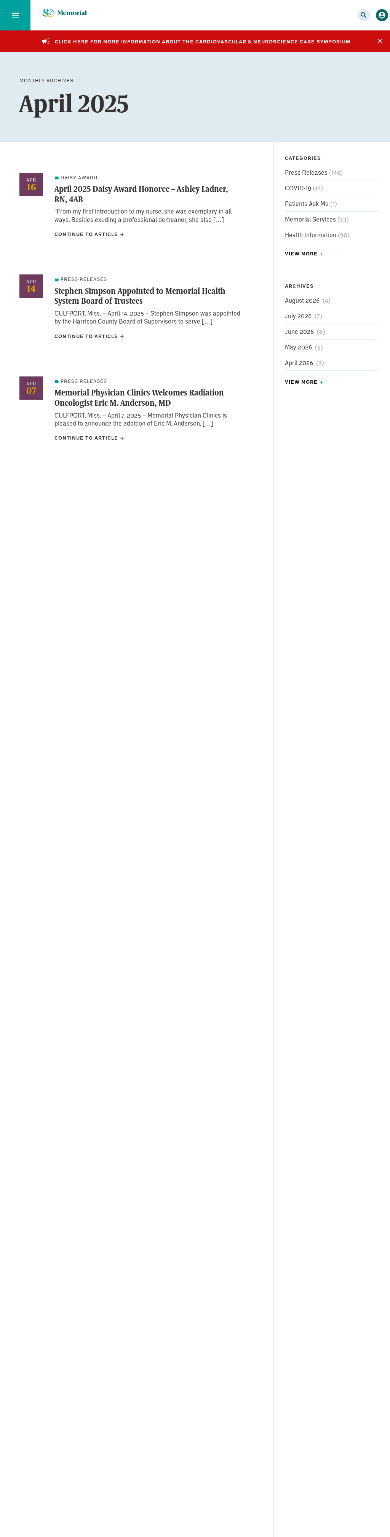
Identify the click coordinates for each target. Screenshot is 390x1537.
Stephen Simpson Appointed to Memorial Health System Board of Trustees (139, 296)
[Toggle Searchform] (364, 15)
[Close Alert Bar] (380, 41)
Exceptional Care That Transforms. (64, 13)
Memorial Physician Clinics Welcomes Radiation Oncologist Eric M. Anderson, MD (139, 397)
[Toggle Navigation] (15, 15)
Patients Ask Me (307, 203)
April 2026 (299, 363)
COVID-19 (299, 188)
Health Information (311, 235)
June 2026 (299, 331)
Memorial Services (311, 219)
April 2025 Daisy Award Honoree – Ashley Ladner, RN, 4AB (141, 194)
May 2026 (298, 347)
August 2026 (302, 300)
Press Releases (307, 172)
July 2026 (298, 316)
